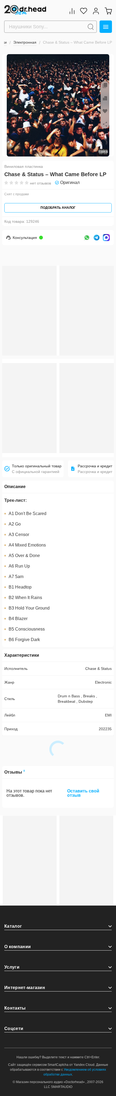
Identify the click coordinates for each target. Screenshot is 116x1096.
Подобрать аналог (58, 208)
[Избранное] (83, 11)
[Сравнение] (72, 11)
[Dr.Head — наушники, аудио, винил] (25, 10)
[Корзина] (108, 11)
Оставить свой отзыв (83, 793)
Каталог (13, 926)
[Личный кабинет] (96, 11)
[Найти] (90, 26)
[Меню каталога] (106, 26)
